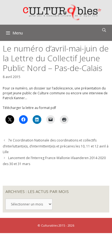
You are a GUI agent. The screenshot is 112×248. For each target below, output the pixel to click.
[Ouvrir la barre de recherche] (104, 30)
